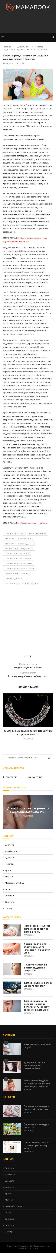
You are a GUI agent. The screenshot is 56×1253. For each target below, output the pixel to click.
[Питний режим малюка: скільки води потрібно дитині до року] (12, 930)
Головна (7, 46)
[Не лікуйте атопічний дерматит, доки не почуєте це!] (12, 969)
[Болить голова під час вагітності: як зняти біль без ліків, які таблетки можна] (12, 1085)
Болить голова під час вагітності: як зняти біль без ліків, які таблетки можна (37, 1085)
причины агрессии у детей (17, 554)
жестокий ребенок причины (18, 539)
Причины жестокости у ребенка (19, 569)
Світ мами (9, 895)
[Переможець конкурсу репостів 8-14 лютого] (12, 1111)
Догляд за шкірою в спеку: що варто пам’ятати (38, 984)
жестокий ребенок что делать (19, 544)
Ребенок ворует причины (16, 573)
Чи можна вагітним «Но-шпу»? (37, 1046)
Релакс (8, 889)
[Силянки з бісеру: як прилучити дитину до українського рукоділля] (28, 710)
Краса (8, 870)
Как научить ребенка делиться (19, 549)
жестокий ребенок (37, 534)
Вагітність (9, 844)
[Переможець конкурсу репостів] (12, 1129)
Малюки (9, 876)
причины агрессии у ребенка (18, 558)
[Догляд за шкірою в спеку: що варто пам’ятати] (12, 988)
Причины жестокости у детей (18, 563)
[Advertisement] (28, 23)
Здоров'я (9, 857)
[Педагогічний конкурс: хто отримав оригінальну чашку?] (12, 1147)
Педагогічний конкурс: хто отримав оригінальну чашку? (38, 1145)
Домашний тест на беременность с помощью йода (34, 1065)
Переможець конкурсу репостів (36, 1126)
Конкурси (9, 863)
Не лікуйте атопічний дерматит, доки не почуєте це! (35, 968)
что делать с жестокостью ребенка (21, 583)
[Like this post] (27, 656)
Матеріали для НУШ (14, 883)
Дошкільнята (23, 46)
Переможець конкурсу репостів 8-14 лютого (36, 1107)
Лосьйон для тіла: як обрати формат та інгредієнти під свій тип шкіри (37, 948)
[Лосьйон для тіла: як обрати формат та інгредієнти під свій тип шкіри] (12, 949)
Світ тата (9, 902)
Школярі (9, 908)
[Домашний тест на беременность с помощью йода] (12, 1067)
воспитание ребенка (14, 534)
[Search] (53, 37)
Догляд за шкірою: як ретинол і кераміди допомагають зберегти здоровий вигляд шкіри (37, 1005)
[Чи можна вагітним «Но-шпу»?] (12, 1049)
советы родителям (13, 578)
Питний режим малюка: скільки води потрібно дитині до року (37, 929)
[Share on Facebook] (30, 656)
